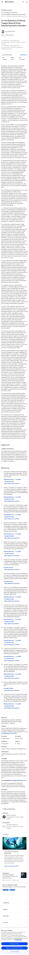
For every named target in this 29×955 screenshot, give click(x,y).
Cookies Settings (14, 951)
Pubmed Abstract (9, 479)
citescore (15, 880)
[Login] (27, 2)
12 (12, 380)
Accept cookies (14, 943)
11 (19, 370)
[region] (14, 941)
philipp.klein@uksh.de (19, 780)
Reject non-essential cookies (14, 948)
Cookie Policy (18, 939)
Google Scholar (9, 481)
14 (18, 416)
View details (23, 54)
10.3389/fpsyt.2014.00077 (9, 733)
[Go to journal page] (23, 875)
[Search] (23, 2)
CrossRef (18, 479)
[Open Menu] (2, 2)
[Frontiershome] (9, 2)
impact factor (7, 880)
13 (5, 390)
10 (11, 226)
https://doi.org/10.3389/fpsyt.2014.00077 (18, 16)
